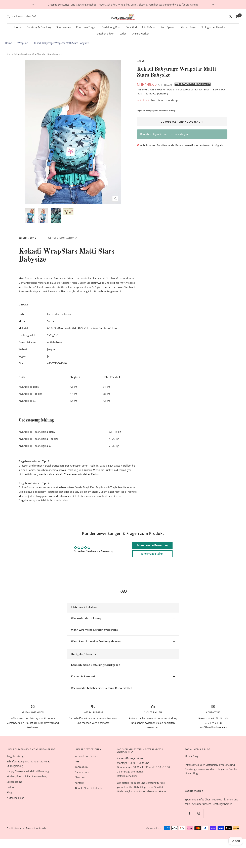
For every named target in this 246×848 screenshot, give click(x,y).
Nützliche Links (15, 797)
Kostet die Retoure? (83, 676)
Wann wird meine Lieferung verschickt (94, 629)
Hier (134, 776)
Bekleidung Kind (111, 27)
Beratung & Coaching (39, 27)
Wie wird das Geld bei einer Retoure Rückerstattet (101, 688)
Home (17, 27)
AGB (77, 761)
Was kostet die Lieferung (86, 618)
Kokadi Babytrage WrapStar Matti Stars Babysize (61, 43)
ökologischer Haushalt (213, 27)
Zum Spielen (168, 27)
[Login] (230, 16)
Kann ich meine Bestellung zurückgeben (95, 664)
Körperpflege (188, 27)
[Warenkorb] (237, 16)
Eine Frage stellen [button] (152, 553)
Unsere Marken (140, 33)
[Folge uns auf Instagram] (198, 813)
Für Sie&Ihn (148, 27)
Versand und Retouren (87, 756)
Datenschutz (82, 772)
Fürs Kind (131, 27)
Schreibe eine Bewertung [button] (152, 545)
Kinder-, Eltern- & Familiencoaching (27, 776)
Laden (123, 33)
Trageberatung (15, 756)
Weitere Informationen (62, 238)
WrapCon (22, 43)
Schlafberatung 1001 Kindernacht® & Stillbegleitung (28, 763)
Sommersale (63, 27)
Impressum (81, 766)
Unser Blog (191, 773)
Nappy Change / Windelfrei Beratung (28, 771)
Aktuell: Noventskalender (89, 788)
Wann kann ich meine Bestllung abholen (96, 641)
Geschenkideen (105, 33)
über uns (80, 777)
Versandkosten (158, 89)
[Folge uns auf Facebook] (189, 813)
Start (9, 53)
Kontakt (79, 782)
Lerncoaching (14, 781)
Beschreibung (27, 238)
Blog (9, 792)
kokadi (141, 61)
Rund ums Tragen (86, 27)
